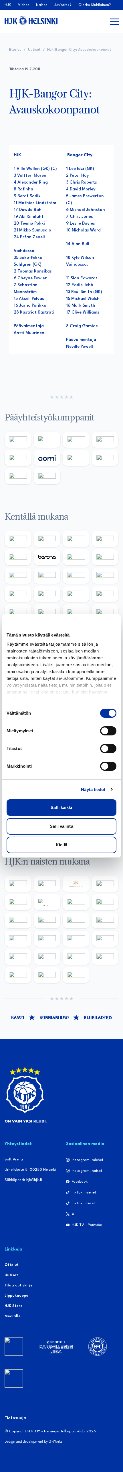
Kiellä (61, 844)
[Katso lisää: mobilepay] (18, 539)
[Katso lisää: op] (105, 440)
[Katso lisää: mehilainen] (47, 476)
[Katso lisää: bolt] (76, 458)
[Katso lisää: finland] (47, 939)
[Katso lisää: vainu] (76, 902)
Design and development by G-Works (34, 1441)
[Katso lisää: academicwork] (18, 612)
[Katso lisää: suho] (47, 975)
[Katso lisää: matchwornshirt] (18, 975)
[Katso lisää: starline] (47, 594)
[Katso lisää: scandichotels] (76, 975)
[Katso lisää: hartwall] (76, 440)
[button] (114, 22)
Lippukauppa (17, 1296)
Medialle (13, 1316)
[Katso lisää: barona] (47, 557)
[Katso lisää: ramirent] (76, 612)
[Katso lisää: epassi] (105, 920)
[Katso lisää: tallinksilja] (105, 458)
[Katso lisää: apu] (105, 575)
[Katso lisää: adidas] (47, 440)
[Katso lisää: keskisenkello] (76, 884)
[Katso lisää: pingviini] (76, 539)
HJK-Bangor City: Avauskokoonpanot (79, 50)
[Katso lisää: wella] (76, 920)
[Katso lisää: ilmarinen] (76, 594)
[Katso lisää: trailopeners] (105, 539)
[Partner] (14, 1346)
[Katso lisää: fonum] (105, 902)
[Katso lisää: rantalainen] (47, 884)
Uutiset (34, 50)
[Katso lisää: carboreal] (47, 539)
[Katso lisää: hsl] (105, 612)
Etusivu (15, 50)
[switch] (108, 730)
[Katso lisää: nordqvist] (18, 557)
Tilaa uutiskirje (19, 1285)
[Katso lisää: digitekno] (18, 575)
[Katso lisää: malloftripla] (47, 612)
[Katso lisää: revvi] (18, 440)
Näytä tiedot (93, 789)
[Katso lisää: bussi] (105, 594)
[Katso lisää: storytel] (105, 557)
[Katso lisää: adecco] (76, 557)
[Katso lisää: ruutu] (18, 458)
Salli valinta (61, 826)
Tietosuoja (15, 1418)
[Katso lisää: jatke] (47, 575)
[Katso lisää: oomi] (47, 458)
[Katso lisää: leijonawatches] (76, 575)
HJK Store (14, 1306)
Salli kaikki (61, 807)
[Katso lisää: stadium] (18, 476)
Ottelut (12, 1265)
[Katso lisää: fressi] (47, 920)
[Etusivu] (31, 20)
